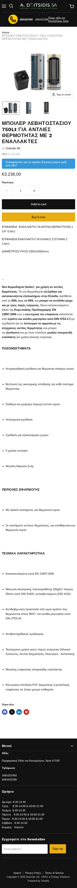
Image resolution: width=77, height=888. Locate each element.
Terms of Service (54, 873)
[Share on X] (12, 712)
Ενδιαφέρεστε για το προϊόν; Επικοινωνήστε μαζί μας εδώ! (36, 164)
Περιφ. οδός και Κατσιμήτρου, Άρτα (58, 19)
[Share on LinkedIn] (19, 712)
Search (17, 873)
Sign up (58, 848)
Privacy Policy (33, 873)
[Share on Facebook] (4, 712)
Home (5, 32)
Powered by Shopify (38, 880)
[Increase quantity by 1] (34, 191)
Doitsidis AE (13, 148)
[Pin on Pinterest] (26, 712)
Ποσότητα (7, 182)
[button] (10, 108)
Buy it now (38, 217)
